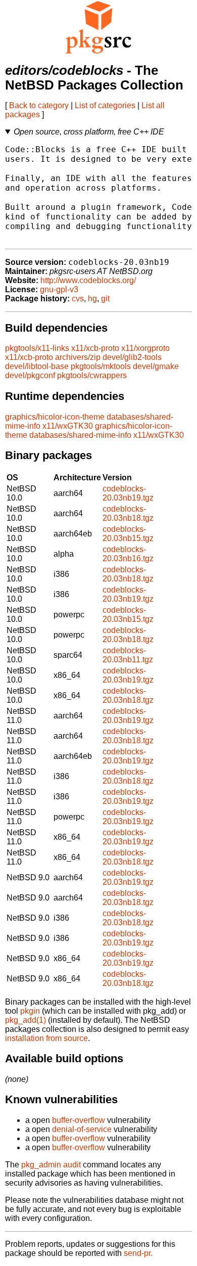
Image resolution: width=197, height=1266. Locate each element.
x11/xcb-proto (95, 348)
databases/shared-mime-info (80, 435)
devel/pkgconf (30, 375)
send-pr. (138, 1253)
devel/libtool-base (37, 366)
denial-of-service (82, 1129)
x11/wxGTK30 (67, 426)
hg (92, 298)
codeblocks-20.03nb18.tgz (128, 513)
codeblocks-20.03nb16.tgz (128, 554)
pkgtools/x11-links (37, 348)
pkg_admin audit (51, 1164)
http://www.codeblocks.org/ (88, 280)
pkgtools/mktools (101, 366)
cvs (78, 298)
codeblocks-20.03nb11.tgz (128, 655)
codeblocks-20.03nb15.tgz (128, 533)
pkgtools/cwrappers (92, 375)
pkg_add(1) (25, 1020)
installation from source (46, 1038)
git (105, 298)
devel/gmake (156, 366)
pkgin (30, 1011)
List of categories (105, 105)
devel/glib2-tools (132, 357)
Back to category (39, 105)
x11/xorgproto (145, 348)
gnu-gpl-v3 (59, 289)
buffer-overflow (78, 1120)
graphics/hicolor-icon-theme (55, 417)
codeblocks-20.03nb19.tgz (128, 493)
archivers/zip (78, 357)
